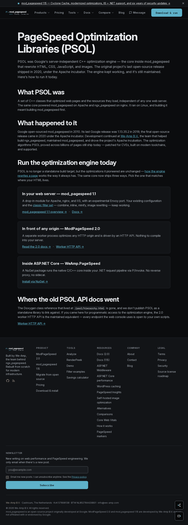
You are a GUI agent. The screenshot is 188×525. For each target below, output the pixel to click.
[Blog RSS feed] (13, 381)
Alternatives (104, 408)
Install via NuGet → (35, 281)
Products (40, 12)
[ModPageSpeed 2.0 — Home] (20, 13)
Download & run (167, 12)
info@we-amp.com (108, 502)
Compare (105, 12)
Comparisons (105, 414)
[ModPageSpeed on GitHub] (8, 381)
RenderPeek (74, 359)
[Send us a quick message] (179, 516)
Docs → (77, 212)
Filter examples (76, 371)
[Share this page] (179, 505)
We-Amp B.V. (129, 136)
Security (163, 365)
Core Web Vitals (107, 420)
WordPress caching (109, 386)
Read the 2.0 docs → (36, 246)
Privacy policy (79, 476)
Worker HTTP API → (70, 246)
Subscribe (47, 485)
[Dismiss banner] (183, 3)
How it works (105, 425)
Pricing (59, 12)
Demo (70, 365)
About (130, 354)
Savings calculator (78, 377)
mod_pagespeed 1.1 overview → (44, 212)
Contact (132, 359)
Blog (121, 12)
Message (139, 12)
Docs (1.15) (103, 359)
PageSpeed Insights (109, 392)
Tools (72, 12)
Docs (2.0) (103, 354)
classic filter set (43, 205)
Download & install (47, 390)
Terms (161, 354)
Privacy (162, 359)
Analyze (71, 354)
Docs (87, 12)
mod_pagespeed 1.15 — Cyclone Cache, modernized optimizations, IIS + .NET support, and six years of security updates (95, 3)
